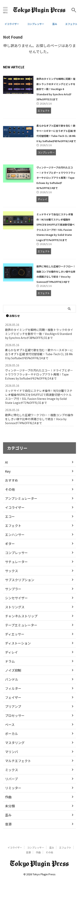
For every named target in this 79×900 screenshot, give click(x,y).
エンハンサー (15, 534)
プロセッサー (15, 715)
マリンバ (11, 751)
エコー (10, 516)
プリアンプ (13, 706)
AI (6, 462)
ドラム (10, 661)
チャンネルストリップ (21, 616)
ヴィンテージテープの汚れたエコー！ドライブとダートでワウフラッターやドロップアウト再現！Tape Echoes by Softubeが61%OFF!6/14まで (55, 178)
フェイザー (13, 697)
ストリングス (15, 606)
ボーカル (11, 733)
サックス (11, 570)
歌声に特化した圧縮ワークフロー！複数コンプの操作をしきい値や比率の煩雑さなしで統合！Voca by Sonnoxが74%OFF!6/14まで (39, 419)
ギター (10, 543)
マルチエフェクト (18, 760)
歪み (54, 24)
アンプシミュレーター (21, 498)
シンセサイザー (16, 597)
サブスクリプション (19, 579)
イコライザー (11, 24)
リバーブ (11, 778)
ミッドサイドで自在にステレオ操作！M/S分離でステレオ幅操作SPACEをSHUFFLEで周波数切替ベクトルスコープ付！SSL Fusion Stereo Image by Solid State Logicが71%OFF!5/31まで (38, 397)
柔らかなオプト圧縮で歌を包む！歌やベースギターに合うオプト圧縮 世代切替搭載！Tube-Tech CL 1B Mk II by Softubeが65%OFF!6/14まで (39, 354)
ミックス (11, 769)
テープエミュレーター (21, 625)
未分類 (10, 806)
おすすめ (11, 480)
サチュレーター (16, 561)
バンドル (11, 679)
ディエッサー (14, 634)
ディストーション (18, 643)
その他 (10, 489)
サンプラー (13, 588)
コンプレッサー (35, 24)
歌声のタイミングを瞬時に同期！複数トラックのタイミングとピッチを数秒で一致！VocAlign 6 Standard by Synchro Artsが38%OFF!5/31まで (55, 89)
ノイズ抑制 (13, 670)
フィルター (13, 688)
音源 (8, 824)
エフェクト (71, 24)
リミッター (13, 787)
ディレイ (11, 652)
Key (8, 471)
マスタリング (15, 742)
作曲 (8, 796)
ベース (10, 724)
